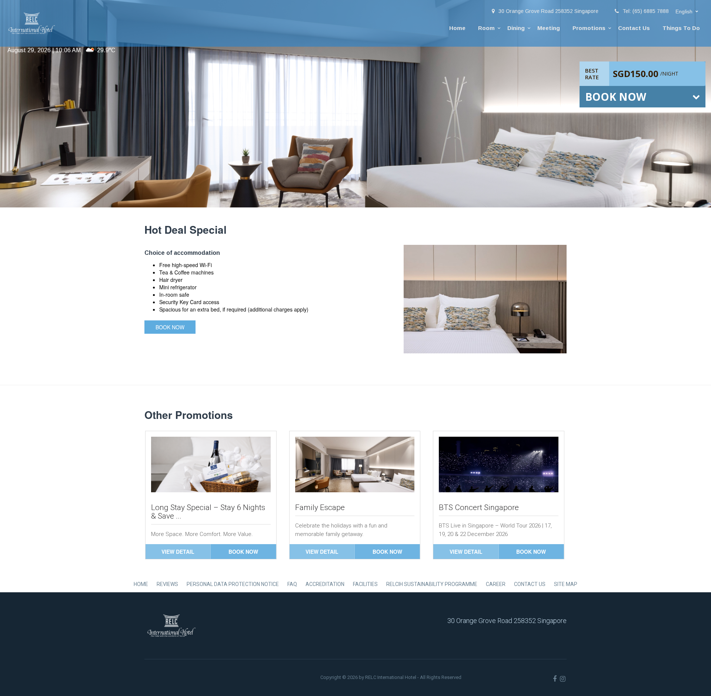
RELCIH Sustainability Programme (431, 584)
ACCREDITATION (325, 584)
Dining (516, 28)
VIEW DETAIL (177, 551)
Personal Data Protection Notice (233, 584)
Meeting (548, 28)
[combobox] (687, 12)
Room (486, 28)
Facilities (365, 584)
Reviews (167, 584)
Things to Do (681, 28)
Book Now (170, 327)
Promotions (589, 28)
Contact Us (634, 28)
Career (495, 584)
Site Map (565, 584)
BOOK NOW (243, 551)
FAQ (292, 584)
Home (457, 28)
